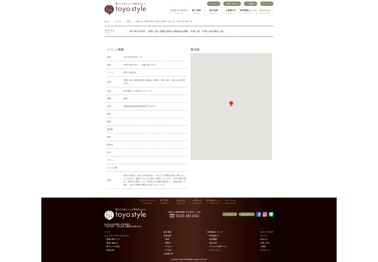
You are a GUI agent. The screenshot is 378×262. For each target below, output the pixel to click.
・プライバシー (214, 250)
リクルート (265, 250)
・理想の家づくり (112, 239)
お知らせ (264, 239)
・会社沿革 (212, 243)
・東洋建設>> (213, 236)
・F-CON (167, 250)
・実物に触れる (111, 243)
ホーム (107, 22)
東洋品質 (167, 236)
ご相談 (263, 246)
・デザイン (168, 246)
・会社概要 (212, 239)
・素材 (166, 239)
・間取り (167, 243)
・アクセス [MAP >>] (216, 246)
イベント (118, 21)
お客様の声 (168, 254)
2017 (129, 21)
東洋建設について (215, 232)
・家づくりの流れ (112, 246)
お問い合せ (265, 243)
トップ (107, 232)
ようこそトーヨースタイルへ (117, 236)
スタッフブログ (266, 232)
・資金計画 (109, 250)
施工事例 (167, 232)
